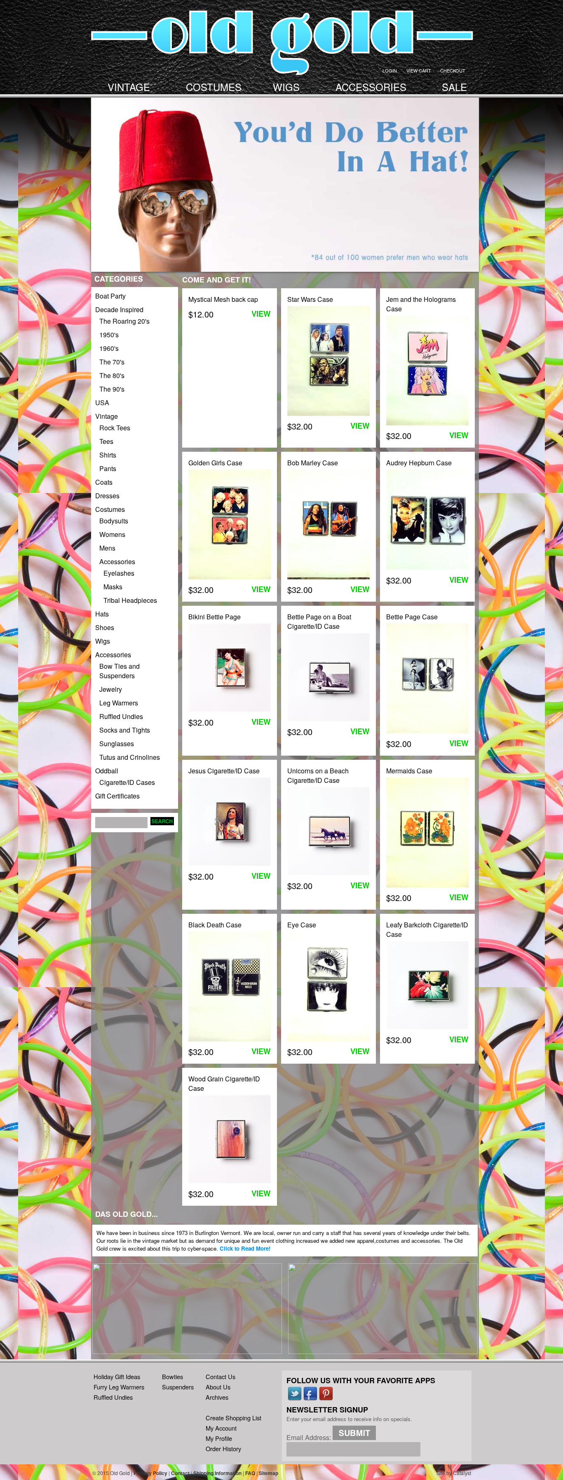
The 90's (111, 389)
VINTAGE (129, 86)
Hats (102, 614)
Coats (104, 482)
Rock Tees (114, 427)
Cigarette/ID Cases (127, 782)
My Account (221, 1428)
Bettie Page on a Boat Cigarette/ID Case (319, 621)
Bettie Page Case (412, 616)
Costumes (110, 509)
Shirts (107, 455)
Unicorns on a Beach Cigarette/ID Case (318, 775)
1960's (109, 348)
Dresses (107, 495)
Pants (107, 468)
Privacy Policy (150, 1473)
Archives (217, 1397)
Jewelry (110, 689)
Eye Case (301, 924)
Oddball (106, 770)
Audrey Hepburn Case (419, 462)
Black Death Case (215, 924)
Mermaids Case (409, 770)
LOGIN (389, 70)
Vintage (106, 416)
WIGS (286, 86)
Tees (106, 441)
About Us (218, 1386)
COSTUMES (214, 86)
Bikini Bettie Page (214, 616)
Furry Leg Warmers (119, 1386)
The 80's (111, 375)
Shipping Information (217, 1473)
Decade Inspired (119, 309)
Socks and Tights (124, 730)
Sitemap (268, 1473)
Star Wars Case (310, 299)
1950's (109, 334)
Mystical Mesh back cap (223, 299)
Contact (180, 1473)
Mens (107, 548)
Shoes (104, 627)
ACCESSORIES (370, 86)
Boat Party (110, 296)
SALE (454, 86)
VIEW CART (418, 70)
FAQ (250, 1473)
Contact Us (220, 1376)
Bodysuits (113, 520)
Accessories (117, 561)
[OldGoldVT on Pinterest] (326, 1398)
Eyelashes (118, 573)
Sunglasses (116, 743)
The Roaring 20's (124, 321)
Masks (112, 586)
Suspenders (178, 1386)
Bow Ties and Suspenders (119, 670)
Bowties (172, 1376)
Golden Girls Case (215, 462)
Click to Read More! (245, 1248)
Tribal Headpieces (130, 600)
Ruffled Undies (121, 716)
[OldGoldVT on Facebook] (310, 1398)
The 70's (111, 361)
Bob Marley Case (312, 462)
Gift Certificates (117, 796)
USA (102, 402)
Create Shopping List (233, 1417)
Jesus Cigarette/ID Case (224, 770)
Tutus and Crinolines (129, 757)
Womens (112, 534)
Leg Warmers (118, 702)
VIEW (261, 313)
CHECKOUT (452, 70)
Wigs (102, 641)
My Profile (219, 1438)
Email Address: (308, 1437)
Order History (223, 1448)
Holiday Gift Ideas (117, 1376)
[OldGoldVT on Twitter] (295, 1398)
